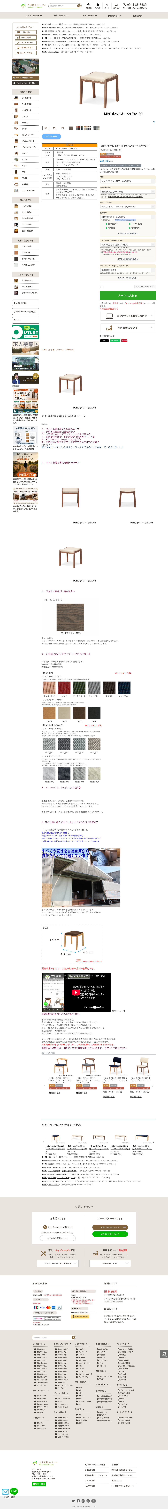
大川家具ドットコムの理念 (95, 1465)
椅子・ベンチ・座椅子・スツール (59, 24)
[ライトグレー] (94, 693)
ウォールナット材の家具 (76, 41)
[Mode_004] (64, 779)
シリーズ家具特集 (54, 38)
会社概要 (115, 1465)
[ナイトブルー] (124, 693)
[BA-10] (94, 718)
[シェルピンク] (49, 693)
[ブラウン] (109, 693)
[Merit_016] (79, 750)
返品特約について (107, 336)
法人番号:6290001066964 (43, 1479)
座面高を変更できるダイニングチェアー (93, 48)
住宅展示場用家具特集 (69, 38)
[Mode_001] (49, 779)
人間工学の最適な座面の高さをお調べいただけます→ (125, 197)
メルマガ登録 (90, 1486)
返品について (117, 1481)
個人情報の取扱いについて (122, 1475)
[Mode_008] (79, 779)
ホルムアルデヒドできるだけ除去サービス (115, 266)
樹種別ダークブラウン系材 (57, 31)
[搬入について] (128, 332)
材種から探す (61, 41)
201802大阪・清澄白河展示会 (73, 28)
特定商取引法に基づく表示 (122, 1470)
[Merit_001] (49, 750)
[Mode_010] (94, 779)
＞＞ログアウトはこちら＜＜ (123, 1486)
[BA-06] (79, 718)
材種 (102, 177)
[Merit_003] (64, 750)
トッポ (73, 45)
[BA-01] (49, 718)
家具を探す (52, 41)
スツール (63, 34)
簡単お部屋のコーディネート (96, 1475)
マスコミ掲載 (90, 1481)
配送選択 (104, 213)
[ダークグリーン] (79, 693)
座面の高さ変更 (106, 187)
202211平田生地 (106, 202)
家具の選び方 (90, 1470)
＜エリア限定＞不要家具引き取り (112, 240)
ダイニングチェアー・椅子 (69, 48)
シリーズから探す (63, 45)
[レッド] (64, 693)
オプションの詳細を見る (126, 233)
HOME (44, 24)
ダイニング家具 (53, 48)
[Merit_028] (94, 750)
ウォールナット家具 (74, 31)
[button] (45, 1085)
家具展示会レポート (55, 28)
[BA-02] (64, 718)
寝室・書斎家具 (53, 34)
